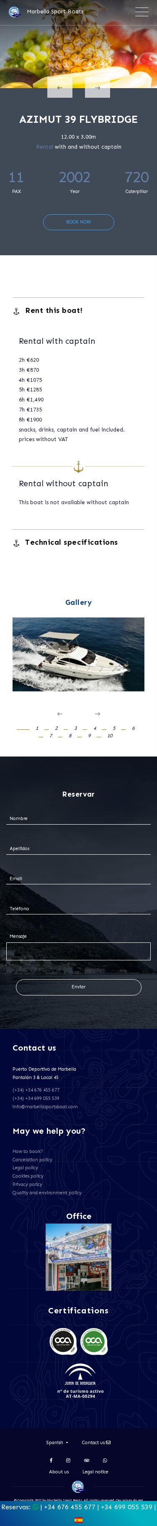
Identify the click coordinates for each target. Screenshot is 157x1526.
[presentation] (59, 87)
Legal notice (95, 1472)
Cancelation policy (32, 1160)
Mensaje (18, 936)
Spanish (55, 1442)
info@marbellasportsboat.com (45, 1107)
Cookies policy (28, 1176)
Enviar (78, 987)
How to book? (28, 1151)
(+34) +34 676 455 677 (36, 1090)
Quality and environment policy (47, 1193)
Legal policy (25, 1168)
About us (59, 1472)
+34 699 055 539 (126, 1507)
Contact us (94, 1442)
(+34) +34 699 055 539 (36, 1098)
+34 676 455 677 (69, 1507)
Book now (78, 222)
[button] (27, 728)
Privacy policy (27, 1184)
